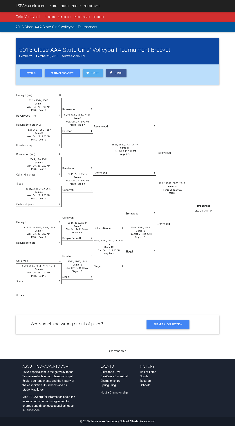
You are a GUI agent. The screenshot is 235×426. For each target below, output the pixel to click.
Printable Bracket (62, 73)
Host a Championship (114, 392)
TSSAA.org (36, 397)
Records (98, 17)
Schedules (64, 17)
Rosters (50, 17)
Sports (64, 6)
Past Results (82, 17)
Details (31, 73)
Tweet (94, 73)
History (76, 6)
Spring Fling (108, 385)
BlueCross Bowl (111, 372)
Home (53, 6)
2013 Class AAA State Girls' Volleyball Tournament (56, 27)
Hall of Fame (92, 6)
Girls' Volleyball (28, 17)
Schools (145, 385)
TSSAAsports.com (30, 5)
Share (118, 73)
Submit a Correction (168, 324)
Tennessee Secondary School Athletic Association (123, 421)
